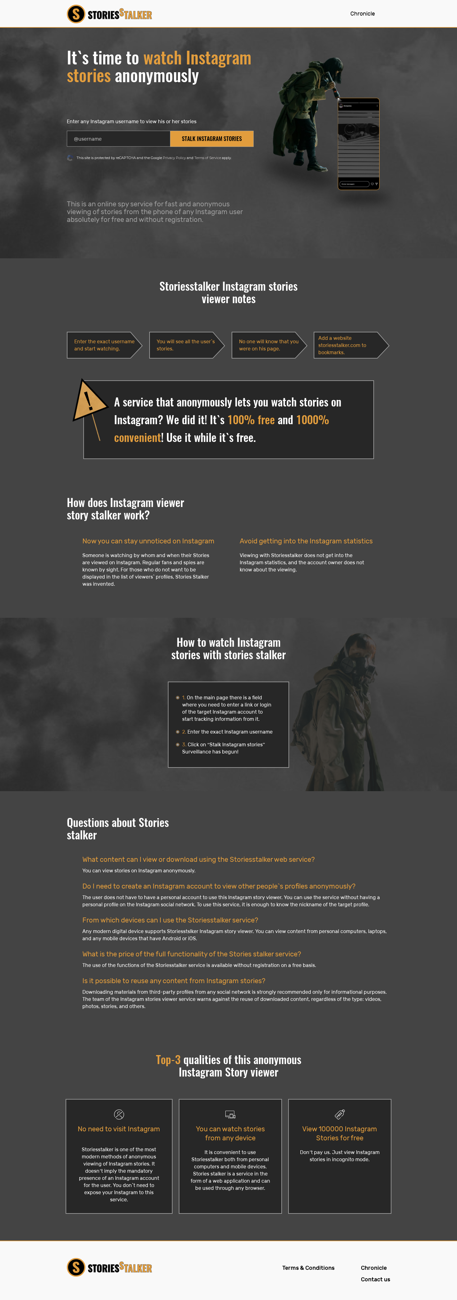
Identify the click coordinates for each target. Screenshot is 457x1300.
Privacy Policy (174, 158)
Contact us (375, 1279)
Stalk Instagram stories (212, 139)
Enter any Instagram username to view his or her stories (131, 121)
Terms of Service (207, 158)
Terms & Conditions (308, 1268)
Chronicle (362, 14)
